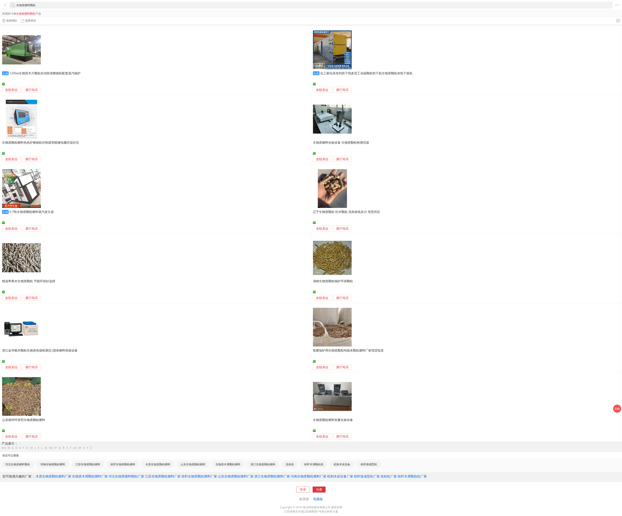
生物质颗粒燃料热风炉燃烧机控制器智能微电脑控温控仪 (40, 142)
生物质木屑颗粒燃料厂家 (90, 476)
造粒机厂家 (389, 476)
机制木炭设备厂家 (340, 476)
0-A (4, 447)
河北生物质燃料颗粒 (17, 464)
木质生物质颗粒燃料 (157, 464)
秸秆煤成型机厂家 (367, 476)
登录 (303, 489)
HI (31, 447)
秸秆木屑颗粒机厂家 (412, 476)
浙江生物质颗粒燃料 (263, 464)
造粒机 (290, 464)
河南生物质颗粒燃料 (52, 464)
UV (75, 447)
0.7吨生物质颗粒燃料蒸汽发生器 (31, 212)
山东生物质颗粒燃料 (193, 464)
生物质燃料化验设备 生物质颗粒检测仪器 (341, 142)
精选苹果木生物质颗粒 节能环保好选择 (28, 281)
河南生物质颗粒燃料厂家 (308, 476)
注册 (319, 489)
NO (51, 447)
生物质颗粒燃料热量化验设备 (333, 420)
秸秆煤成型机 (369, 464)
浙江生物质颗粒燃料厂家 (272, 476)
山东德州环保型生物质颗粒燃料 (23, 420)
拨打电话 (31, 89)
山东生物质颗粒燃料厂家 (235, 476)
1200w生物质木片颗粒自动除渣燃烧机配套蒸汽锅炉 (45, 73)
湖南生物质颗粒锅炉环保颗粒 (333, 281)
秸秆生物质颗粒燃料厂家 (199, 476)
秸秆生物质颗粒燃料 (122, 464)
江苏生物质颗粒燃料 (87, 464)
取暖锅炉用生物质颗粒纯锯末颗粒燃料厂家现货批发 (348, 350)
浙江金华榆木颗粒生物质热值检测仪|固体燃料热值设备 (40, 350)
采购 (617, 408)
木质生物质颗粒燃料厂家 (53, 476)
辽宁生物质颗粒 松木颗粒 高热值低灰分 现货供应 (346, 212)
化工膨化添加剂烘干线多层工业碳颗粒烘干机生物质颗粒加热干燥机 (366, 73)
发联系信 (11, 90)
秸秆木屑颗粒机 (313, 464)
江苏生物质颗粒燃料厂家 (163, 476)
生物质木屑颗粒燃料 (228, 464)
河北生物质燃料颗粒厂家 (126, 476)
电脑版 (318, 499)
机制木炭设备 (342, 464)
